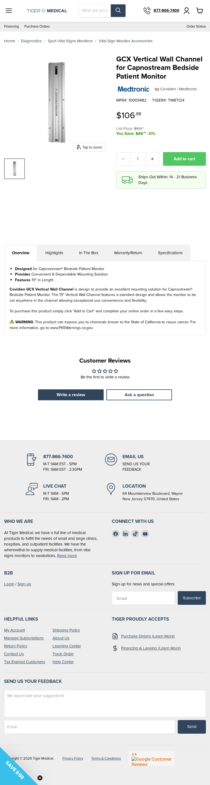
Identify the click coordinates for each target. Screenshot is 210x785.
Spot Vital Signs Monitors (70, 41)
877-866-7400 (166, 10)
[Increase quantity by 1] (152, 159)
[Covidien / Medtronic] (133, 89)
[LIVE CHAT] (65, 492)
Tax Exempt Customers (24, 662)
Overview (21, 253)
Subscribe (192, 598)
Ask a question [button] (139, 395)
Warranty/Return (128, 253)
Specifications (170, 253)
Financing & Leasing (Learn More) (151, 648)
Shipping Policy (66, 630)
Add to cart (184, 159)
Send (192, 727)
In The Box (88, 253)
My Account (14, 630)
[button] (19, 766)
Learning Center (66, 646)
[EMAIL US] (144, 463)
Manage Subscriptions (24, 638)
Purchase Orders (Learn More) (148, 636)
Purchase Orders (37, 27)
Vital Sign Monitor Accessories (126, 41)
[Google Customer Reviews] (151, 758)
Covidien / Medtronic (178, 89)
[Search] (118, 10)
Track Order (63, 654)
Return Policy (15, 646)
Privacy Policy (72, 758)
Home (9, 41)
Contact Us (14, 654)
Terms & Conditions (106, 758)
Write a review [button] (71, 395)
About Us (60, 638)
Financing (11, 27)
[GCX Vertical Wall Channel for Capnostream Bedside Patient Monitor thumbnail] (14, 168)
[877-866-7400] (65, 463)
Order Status (196, 27)
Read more (67, 556)
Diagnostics (31, 41)
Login (9, 584)
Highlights (54, 253)
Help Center (63, 662)
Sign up (24, 584)
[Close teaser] (40, 778)
